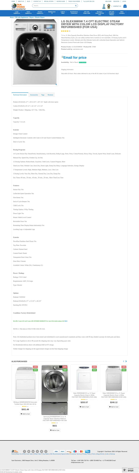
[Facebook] (24, 451)
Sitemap (112, 454)
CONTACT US (117, 6)
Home (13, 1)
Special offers (65, 454)
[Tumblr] (45, 451)
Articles (102, 454)
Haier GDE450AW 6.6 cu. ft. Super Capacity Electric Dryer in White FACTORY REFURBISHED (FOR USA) (113, 395)
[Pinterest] (41, 451)
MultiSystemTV (52, 12)
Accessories (34, 95)
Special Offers (48, 1)
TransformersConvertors (74, 12)
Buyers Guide (61, 1)
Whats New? (38, 454)
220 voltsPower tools (86, 12)
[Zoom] (56, 85)
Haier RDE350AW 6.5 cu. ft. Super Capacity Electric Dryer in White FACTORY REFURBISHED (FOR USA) (84, 395)
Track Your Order (74, 1)
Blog (28, 1)
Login (124, 1)
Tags (42, 95)
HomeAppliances (28, 12)
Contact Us (37, 1)
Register (116, 1)
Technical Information (20, 95)
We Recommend (55, 454)
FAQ (24, 454)
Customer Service (76, 454)
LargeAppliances (17, 12)
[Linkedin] (33, 451)
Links (107, 454)
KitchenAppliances (40, 12)
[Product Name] (25, 383)
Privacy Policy (86, 454)
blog (98, 454)
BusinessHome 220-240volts (99, 13)
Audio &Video (63, 12)
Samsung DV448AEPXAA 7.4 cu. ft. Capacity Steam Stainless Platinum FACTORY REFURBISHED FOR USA (55, 418)
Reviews (50, 95)
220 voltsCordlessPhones (111, 13)
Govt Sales (29, 454)
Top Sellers (46, 454)
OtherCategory (122, 12)
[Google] (37, 451)
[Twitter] (28, 451)
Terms (94, 454)
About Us (21, 1)
